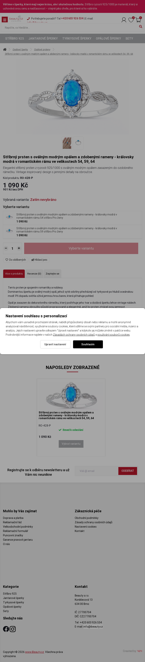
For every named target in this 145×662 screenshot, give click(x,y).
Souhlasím (87, 344)
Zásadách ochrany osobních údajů (74, 334)
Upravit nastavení (55, 344)
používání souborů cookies (113, 334)
